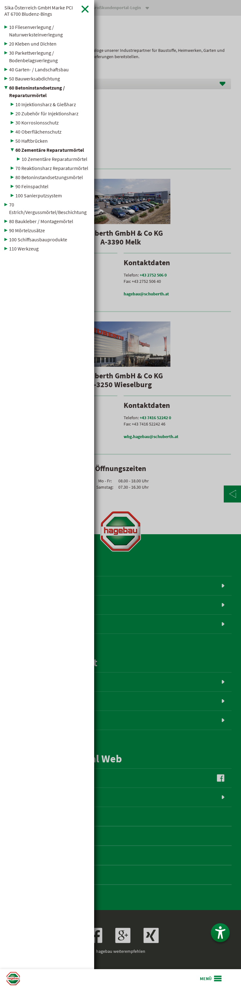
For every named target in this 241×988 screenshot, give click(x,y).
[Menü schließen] (85, 9)
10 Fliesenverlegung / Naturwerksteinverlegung (36, 31)
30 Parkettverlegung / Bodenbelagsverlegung (33, 56)
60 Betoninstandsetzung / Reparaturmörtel (37, 91)
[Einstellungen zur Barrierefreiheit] (220, 932)
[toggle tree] (47, 27)
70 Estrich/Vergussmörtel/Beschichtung (48, 208)
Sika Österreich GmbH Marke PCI (38, 10)
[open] (211, 978)
